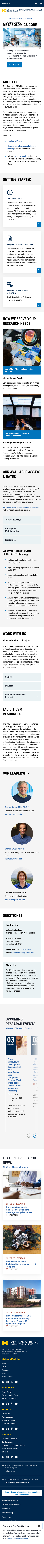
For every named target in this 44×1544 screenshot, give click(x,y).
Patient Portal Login (9, 1398)
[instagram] (7, 1382)
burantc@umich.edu (13, 814)
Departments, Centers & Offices (13, 1445)
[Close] (39, 1526)
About (4, 1364)
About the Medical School (11, 1449)
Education (6, 1434)
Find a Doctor (7, 1392)
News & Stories (7, 1376)
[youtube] (16, 1382)
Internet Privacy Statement (17, 1539)
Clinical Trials (6, 1414)
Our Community (7, 1442)
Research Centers (8, 1420)
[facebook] (3, 1382)
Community (6, 1370)
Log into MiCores (15, 141)
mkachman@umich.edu (15, 900)
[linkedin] (12, 1429)
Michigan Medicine (11, 1359)
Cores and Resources (9, 1423)
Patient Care (8, 1387)
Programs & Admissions (10, 1439)
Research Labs (7, 1417)
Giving (4, 1373)
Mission (5, 1367)
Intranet (5, 1452)
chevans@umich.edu (13, 859)
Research (6, 1409)
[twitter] (12, 1382)
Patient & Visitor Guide (10, 1395)
